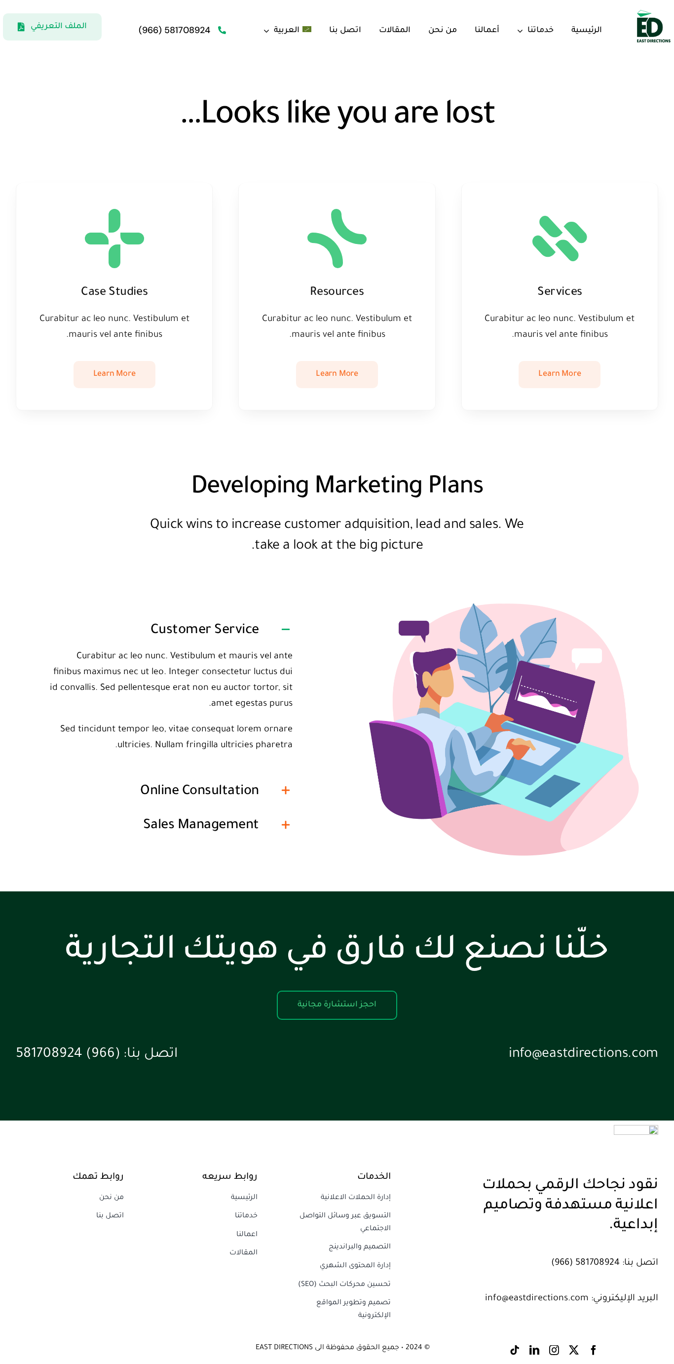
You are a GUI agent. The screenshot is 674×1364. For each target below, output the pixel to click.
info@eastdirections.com (583, 1054)
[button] (170, 629)
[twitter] (574, 1350)
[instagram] (554, 1350)
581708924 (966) (174, 30)
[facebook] (594, 1350)
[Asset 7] (653, 15)
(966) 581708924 (68, 1054)
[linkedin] (534, 1350)
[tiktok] (515, 1350)
